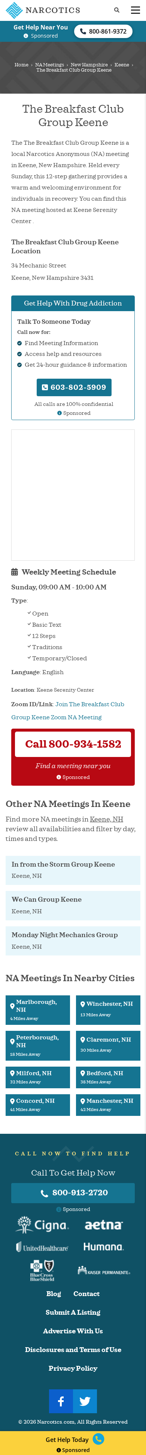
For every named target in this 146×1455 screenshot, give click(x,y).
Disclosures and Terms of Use (73, 1350)
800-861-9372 (108, 31)
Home (21, 65)
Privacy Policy (73, 1368)
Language (25, 672)
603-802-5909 (77, 387)
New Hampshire (89, 65)
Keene (122, 65)
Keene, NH (106, 819)
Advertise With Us (73, 1331)
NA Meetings (49, 65)
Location (22, 690)
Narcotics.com (55, 1422)
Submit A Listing (73, 1312)
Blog (53, 1294)
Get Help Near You (40, 27)
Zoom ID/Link (32, 704)
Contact (86, 1294)
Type (19, 600)
